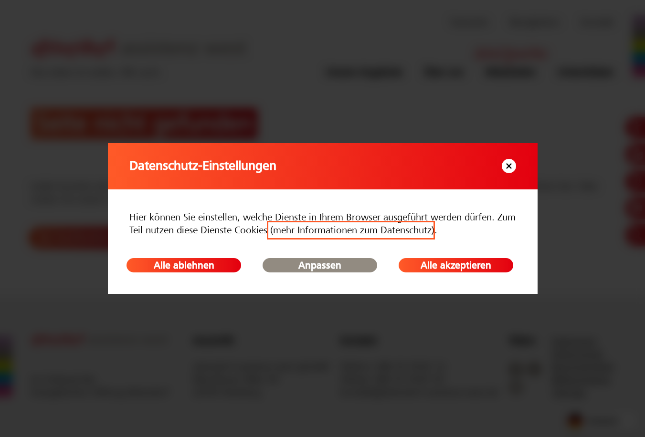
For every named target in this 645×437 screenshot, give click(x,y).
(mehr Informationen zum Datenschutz (351, 230)
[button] (509, 166)
